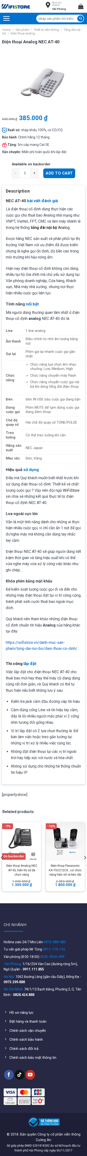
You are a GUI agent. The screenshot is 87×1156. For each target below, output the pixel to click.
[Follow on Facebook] (9, 1074)
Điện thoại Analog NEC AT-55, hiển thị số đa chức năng (21, 870)
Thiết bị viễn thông (46, 30)
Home (6, 30)
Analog (50, 227)
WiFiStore (71, 490)
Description (18, 191)
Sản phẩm (22, 30)
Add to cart (59, 173)
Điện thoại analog (23, 33)
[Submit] (80, 18)
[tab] (43, 193)
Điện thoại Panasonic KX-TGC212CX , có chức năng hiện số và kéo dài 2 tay (65, 871)
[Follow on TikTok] (19, 1074)
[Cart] (82, 6)
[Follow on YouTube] (30, 1074)
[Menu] (6, 18)
